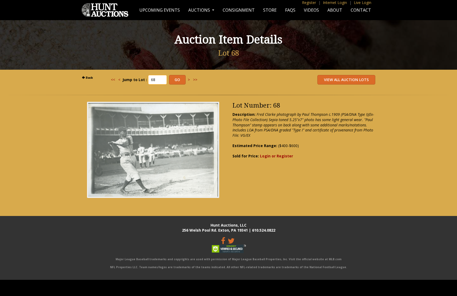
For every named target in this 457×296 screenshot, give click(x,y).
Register (309, 2)
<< (113, 79)
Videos (311, 10)
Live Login (362, 2)
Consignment (239, 10)
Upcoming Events (159, 10)
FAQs (290, 10)
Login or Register (276, 155)
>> (195, 79)
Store (270, 10)
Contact (361, 10)
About (334, 10)
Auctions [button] (199, 10)
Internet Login (335, 2)
